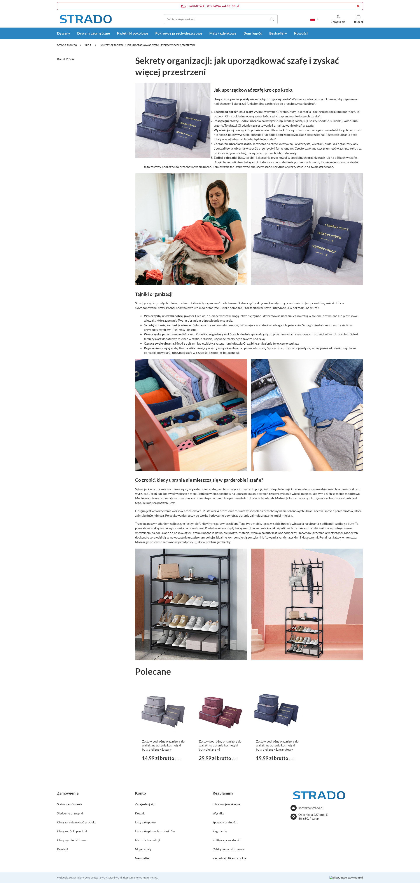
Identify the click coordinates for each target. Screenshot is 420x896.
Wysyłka (218, 813)
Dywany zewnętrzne (93, 33)
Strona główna (67, 45)
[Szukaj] (272, 19)
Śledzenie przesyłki (70, 813)
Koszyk (140, 813)
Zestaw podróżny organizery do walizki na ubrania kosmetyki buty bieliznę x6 (220, 745)
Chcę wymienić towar (72, 840)
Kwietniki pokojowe (132, 33)
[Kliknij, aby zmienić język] (314, 19)
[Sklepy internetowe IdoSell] (346, 877)
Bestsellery (278, 33)
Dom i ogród (252, 33)
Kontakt (62, 849)
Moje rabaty (143, 849)
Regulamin (220, 831)
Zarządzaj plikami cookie (229, 858)
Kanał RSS (64, 59)
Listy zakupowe (145, 822)
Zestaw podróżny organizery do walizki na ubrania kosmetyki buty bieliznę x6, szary (163, 745)
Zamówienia (68, 793)
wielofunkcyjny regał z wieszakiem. (214, 523)
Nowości (301, 33)
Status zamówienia (69, 804)
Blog (88, 45)
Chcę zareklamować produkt (76, 822)
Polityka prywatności (227, 840)
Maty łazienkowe (222, 33)
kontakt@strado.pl (310, 808)
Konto (140, 793)
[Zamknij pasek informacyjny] (358, 6)
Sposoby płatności (225, 822)
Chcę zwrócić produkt (72, 831)
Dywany (63, 33)
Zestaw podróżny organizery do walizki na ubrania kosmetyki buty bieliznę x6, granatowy (277, 745)
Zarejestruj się (144, 804)
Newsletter (142, 858)
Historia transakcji (147, 840)
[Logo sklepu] (85, 19)
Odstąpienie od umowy (228, 849)
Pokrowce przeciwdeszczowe (178, 33)
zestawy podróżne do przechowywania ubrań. (181, 167)
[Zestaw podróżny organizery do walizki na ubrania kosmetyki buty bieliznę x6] (220, 711)
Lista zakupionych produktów (155, 831)
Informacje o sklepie (226, 804)
